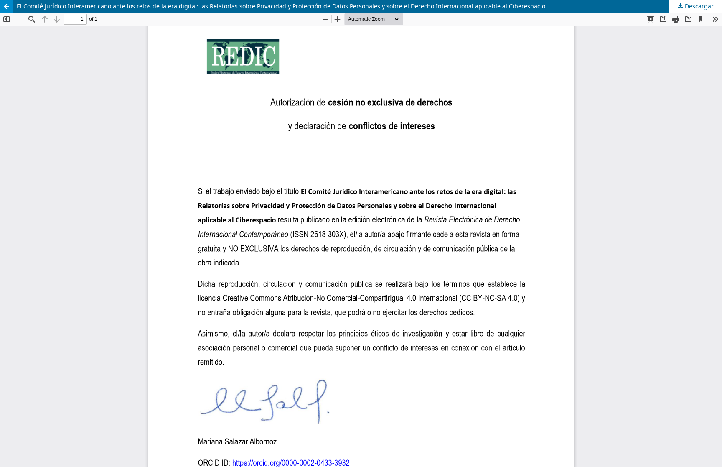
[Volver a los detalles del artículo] (6, 6)
